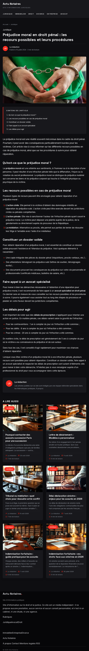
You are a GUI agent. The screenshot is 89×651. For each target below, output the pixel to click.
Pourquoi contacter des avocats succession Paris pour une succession (18, 437)
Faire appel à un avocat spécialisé (22, 126)
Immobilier (20, 14)
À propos (39, 388)
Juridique (8, 14)
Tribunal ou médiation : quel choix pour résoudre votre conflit (22, 497)
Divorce (40, 14)
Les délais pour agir (16, 129)
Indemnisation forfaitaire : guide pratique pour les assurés (21, 555)
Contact (15, 643)
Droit (31, 14)
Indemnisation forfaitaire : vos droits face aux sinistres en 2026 (66, 555)
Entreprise (52, 14)
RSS (38, 643)
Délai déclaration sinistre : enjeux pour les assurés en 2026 (65, 497)
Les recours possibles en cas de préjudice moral (28, 119)
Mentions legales (28, 643)
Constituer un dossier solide (20, 122)
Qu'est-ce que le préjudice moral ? (22, 115)
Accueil (5, 24)
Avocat (64, 14)
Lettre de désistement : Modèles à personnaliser (61, 436)
